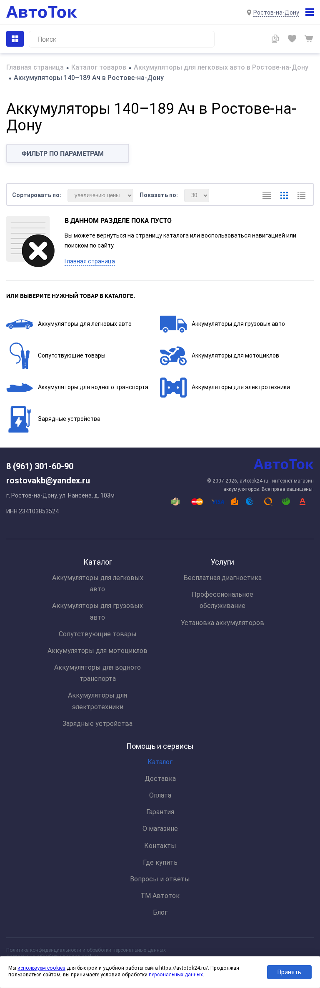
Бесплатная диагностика (222, 578)
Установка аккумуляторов (222, 623)
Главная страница (90, 261)
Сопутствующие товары (71, 355)
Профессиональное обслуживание (222, 600)
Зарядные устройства (69, 418)
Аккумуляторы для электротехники (241, 387)
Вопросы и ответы (160, 879)
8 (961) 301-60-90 (39, 466)
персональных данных (176, 975)
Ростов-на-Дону (276, 12)
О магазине (160, 829)
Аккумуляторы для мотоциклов (235, 355)
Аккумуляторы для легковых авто (85, 323)
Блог (160, 912)
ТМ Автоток (160, 896)
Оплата (160, 795)
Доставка (160, 779)
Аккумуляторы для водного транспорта (93, 387)
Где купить (160, 862)
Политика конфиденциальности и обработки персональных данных (86, 950)
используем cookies (41, 968)
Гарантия (160, 812)
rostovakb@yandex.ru (48, 480)
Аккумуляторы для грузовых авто (238, 323)
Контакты (160, 846)
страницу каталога (162, 235)
